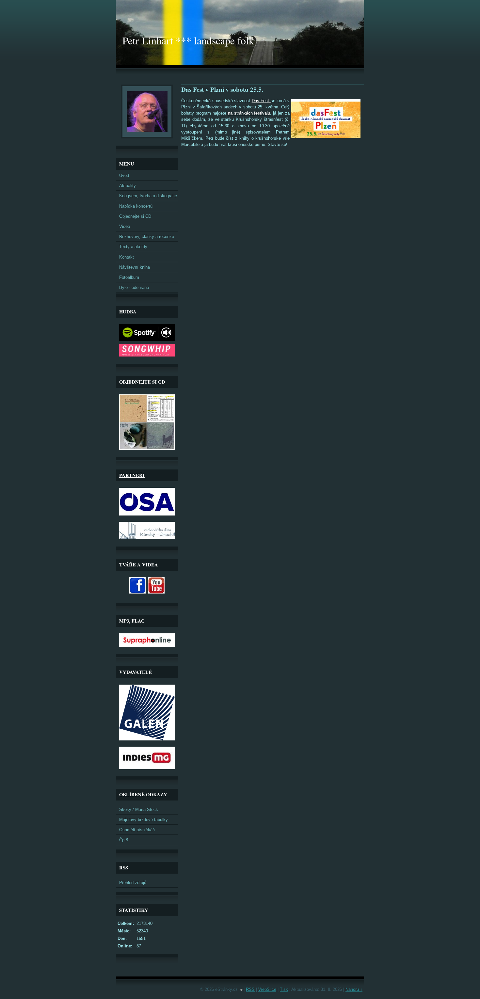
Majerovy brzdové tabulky (143, 819)
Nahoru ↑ (353, 989)
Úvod (124, 175)
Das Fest (261, 100)
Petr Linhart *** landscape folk (188, 40)
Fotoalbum (129, 277)
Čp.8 (123, 839)
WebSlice (267, 989)
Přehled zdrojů (132, 882)
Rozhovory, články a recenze (146, 236)
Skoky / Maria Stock (138, 809)
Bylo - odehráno (134, 287)
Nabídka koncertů (135, 206)
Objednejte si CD (135, 216)
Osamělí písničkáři (137, 829)
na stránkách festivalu (249, 113)
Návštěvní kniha (134, 267)
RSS (250, 989)
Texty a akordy (133, 246)
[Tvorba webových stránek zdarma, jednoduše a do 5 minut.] (241, 990)
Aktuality (127, 185)
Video (124, 226)
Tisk (284, 989)
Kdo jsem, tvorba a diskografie (148, 195)
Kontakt (126, 257)
